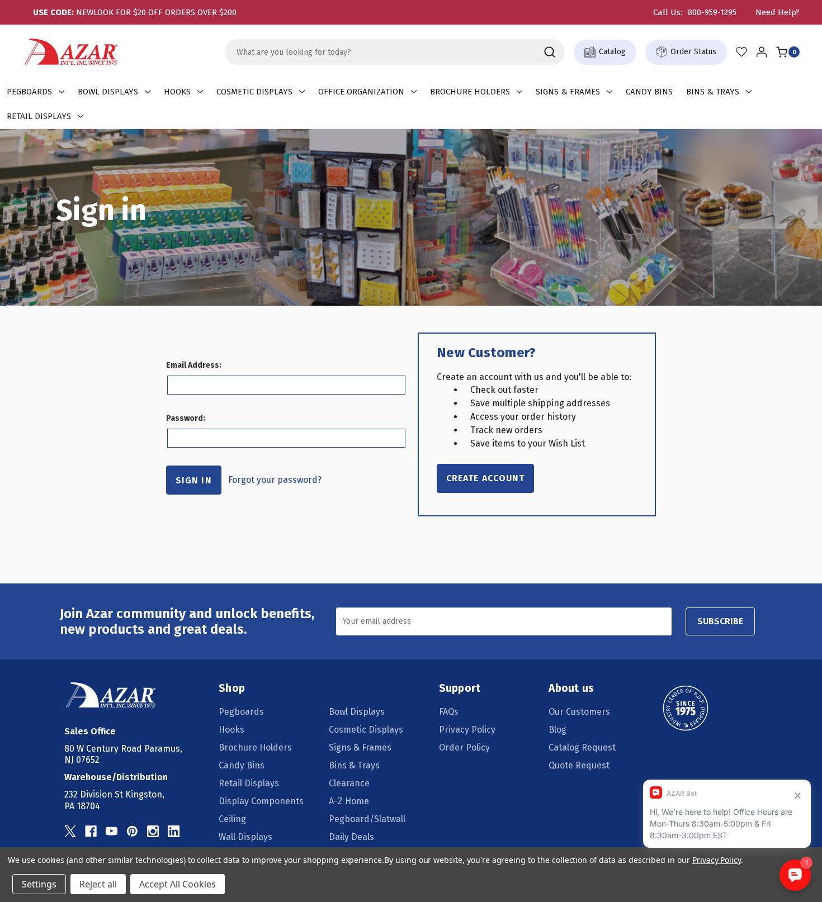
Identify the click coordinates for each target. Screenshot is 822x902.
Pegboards (29, 92)
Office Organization (361, 92)
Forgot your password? (275, 479)
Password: (185, 418)
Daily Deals (351, 837)
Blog (557, 729)
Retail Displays (39, 116)
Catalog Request (582, 747)
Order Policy (464, 747)
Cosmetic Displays (254, 92)
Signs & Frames (568, 92)
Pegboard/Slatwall (367, 819)
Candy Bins (649, 92)
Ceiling (232, 819)
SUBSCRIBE (720, 621)
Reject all (98, 884)
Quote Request (579, 765)
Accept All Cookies (177, 884)
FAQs (449, 711)
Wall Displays (245, 837)
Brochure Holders (470, 92)
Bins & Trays (712, 92)
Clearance (349, 783)
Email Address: (193, 365)
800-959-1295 (712, 12)
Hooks (177, 92)
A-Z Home (349, 801)
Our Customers (579, 711)
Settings (39, 884)
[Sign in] (761, 52)
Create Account (485, 478)
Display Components (261, 801)
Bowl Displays (108, 92)
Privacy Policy (467, 729)
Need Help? (777, 12)
